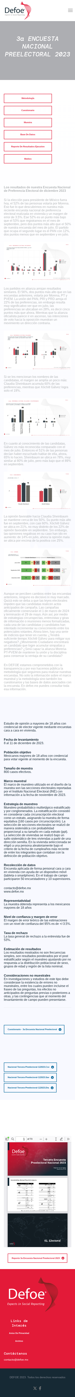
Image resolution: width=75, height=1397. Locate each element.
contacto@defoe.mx (16, 1359)
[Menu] (69, 10)
